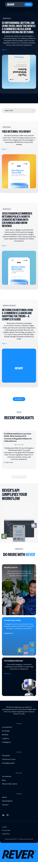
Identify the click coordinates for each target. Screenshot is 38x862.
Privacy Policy (6, 830)
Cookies (4, 827)
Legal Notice (6, 834)
